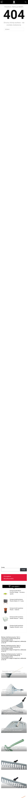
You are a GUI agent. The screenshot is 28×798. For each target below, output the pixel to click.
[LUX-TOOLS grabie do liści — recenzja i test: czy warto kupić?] (14, 716)
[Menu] (2, 2)
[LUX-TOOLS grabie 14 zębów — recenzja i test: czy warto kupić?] (14, 771)
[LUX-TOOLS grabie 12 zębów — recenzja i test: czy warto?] (14, 753)
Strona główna (7, 576)
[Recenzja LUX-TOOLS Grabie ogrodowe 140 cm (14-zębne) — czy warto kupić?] (14, 790)
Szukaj (3, 567)
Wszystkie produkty (9, 578)
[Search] (25, 2)
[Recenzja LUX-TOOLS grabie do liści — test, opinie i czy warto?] (14, 698)
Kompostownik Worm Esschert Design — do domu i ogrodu (17, 592)
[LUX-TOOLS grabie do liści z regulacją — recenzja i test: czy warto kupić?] (14, 679)
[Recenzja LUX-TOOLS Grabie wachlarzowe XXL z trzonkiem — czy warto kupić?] (14, 661)
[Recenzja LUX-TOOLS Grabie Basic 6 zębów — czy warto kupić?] (14, 734)
